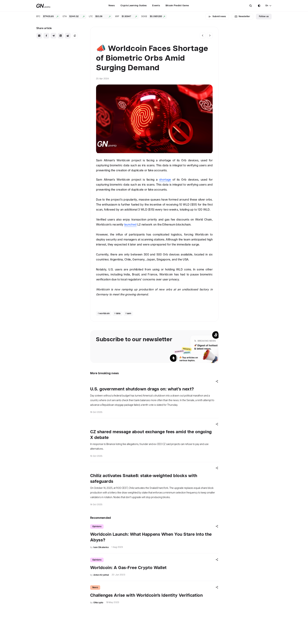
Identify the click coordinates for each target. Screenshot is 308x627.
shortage (165, 179)
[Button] (250, 5)
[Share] (217, 381)
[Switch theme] (259, 5)
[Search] (250, 5)
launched (130, 224)
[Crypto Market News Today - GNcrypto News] (43, 6)
